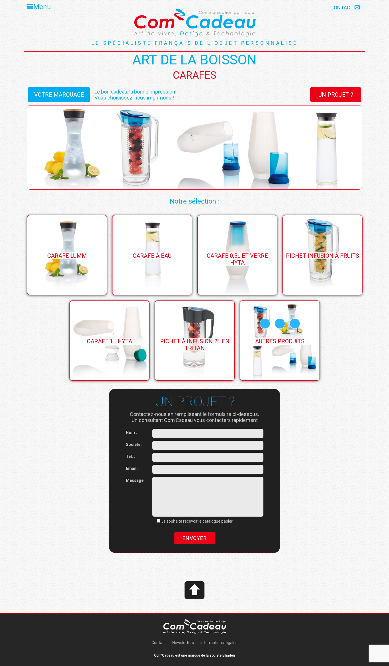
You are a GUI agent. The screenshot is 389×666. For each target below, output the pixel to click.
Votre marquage (59, 94)
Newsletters (183, 642)
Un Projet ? (335, 94)
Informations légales (219, 642)
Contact (342, 8)
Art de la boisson (194, 60)
